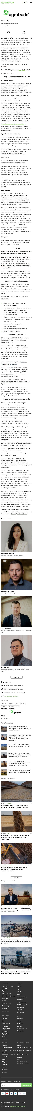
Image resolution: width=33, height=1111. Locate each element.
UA (24, 2)
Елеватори (20, 999)
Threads (4, 1072)
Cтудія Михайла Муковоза (17, 1106)
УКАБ (23, 70)
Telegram (4, 1062)
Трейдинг (5, 1008)
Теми (4, 1001)
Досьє (19, 1021)
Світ (18, 989)
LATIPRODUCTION (23, 1063)
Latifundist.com (23, 1042)
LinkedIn (4, 1067)
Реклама (5, 1042)
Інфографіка (20, 1031)
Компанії (20, 1023)
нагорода (10, 367)
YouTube (4, 1059)
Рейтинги (5, 1026)
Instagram (5, 1064)
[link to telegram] (3, 1093)
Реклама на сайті (7, 1047)
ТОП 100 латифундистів (9, 996)
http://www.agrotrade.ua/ (11, 696)
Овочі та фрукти (22, 1004)
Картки (4, 1036)
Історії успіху (6, 1029)
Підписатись (26, 1085)
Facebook (4, 1056)
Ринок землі (5, 1011)
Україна (19, 986)
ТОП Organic (5, 998)
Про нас (19, 1045)
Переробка (20, 1007)
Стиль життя (5, 1031)
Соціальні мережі (8, 1054)
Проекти (5, 984)
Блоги (8, 937)
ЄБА (20, 70)
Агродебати (5, 1034)
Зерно (19, 991)
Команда (19, 1057)
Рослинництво (6, 1003)
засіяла (3, 105)
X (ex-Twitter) (5, 1069)
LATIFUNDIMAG (22, 1061)
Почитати (5, 1016)
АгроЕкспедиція (6, 993)
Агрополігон (5, 991)
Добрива (19, 1010)
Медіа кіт (4, 1045)
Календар (20, 1018)
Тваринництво (6, 1006)
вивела (21, 470)
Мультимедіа (22, 1028)
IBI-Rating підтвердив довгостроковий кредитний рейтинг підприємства (16, 263)
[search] (27, 2)
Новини (9, 803)
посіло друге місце (7, 374)
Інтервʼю (9, 906)
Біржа (19, 1059)
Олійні (19, 994)
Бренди (19, 1026)
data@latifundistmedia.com (19, 514)
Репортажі (5, 1039)
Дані (18, 1016)
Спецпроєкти (6, 1023)
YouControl (10, 73)
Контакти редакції (22, 1054)
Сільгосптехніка (22, 997)
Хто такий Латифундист (24, 1047)
